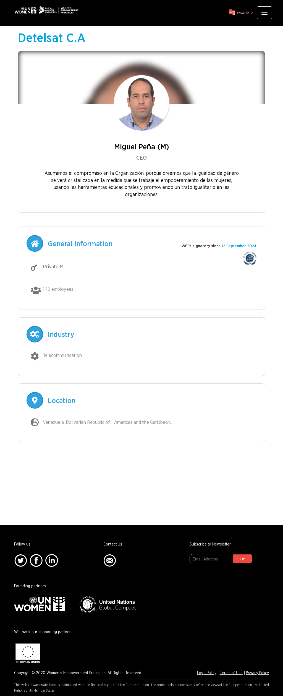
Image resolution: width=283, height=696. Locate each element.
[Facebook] (36, 560)
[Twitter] (20, 560)
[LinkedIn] (51, 560)
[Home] (48, 10)
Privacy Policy (257, 673)
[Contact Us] (109, 560)
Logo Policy (206, 673)
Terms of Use (231, 673)
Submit (242, 559)
